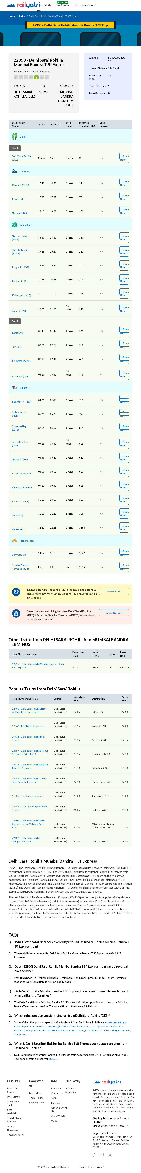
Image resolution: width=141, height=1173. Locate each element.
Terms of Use (86, 1166)
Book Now (124, 158)
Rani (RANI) (18, 332)
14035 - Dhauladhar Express (27, 795)
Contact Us (57, 1093)
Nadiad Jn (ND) (20, 459)
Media (54, 1120)
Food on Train (36, 1102)
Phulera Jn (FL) (20, 281)
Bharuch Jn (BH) (20, 501)
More (40, 10)
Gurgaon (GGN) (20, 184)
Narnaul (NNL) (19, 212)
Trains (22, 16)
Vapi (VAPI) (18, 529)
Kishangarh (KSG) (21, 295)
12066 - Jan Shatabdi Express (28, 726)
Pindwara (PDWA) (21, 360)
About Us (56, 1088)
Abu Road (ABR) (20, 376)
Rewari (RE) (18, 198)
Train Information (83, 5)
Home (12, 16)
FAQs (54, 1098)
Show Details (114, 591)
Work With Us (58, 1115)
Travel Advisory (15, 1134)
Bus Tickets (35, 1092)
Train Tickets (44, 5)
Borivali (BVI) (19, 554)
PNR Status (13, 1096)
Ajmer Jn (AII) (19, 310)
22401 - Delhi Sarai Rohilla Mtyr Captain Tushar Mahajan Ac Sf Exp (28, 824)
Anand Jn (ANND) (21, 473)
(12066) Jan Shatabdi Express (74, 1026)
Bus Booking (62, 5)
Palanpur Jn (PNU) (21, 401)
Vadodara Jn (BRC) (22, 487)
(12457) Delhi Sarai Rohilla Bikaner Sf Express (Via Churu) (54, 1030)
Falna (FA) (17, 346)
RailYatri (53, 1058)
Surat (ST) (17, 515)
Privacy (100, 1166)
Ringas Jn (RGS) (20, 267)
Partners (56, 1102)
